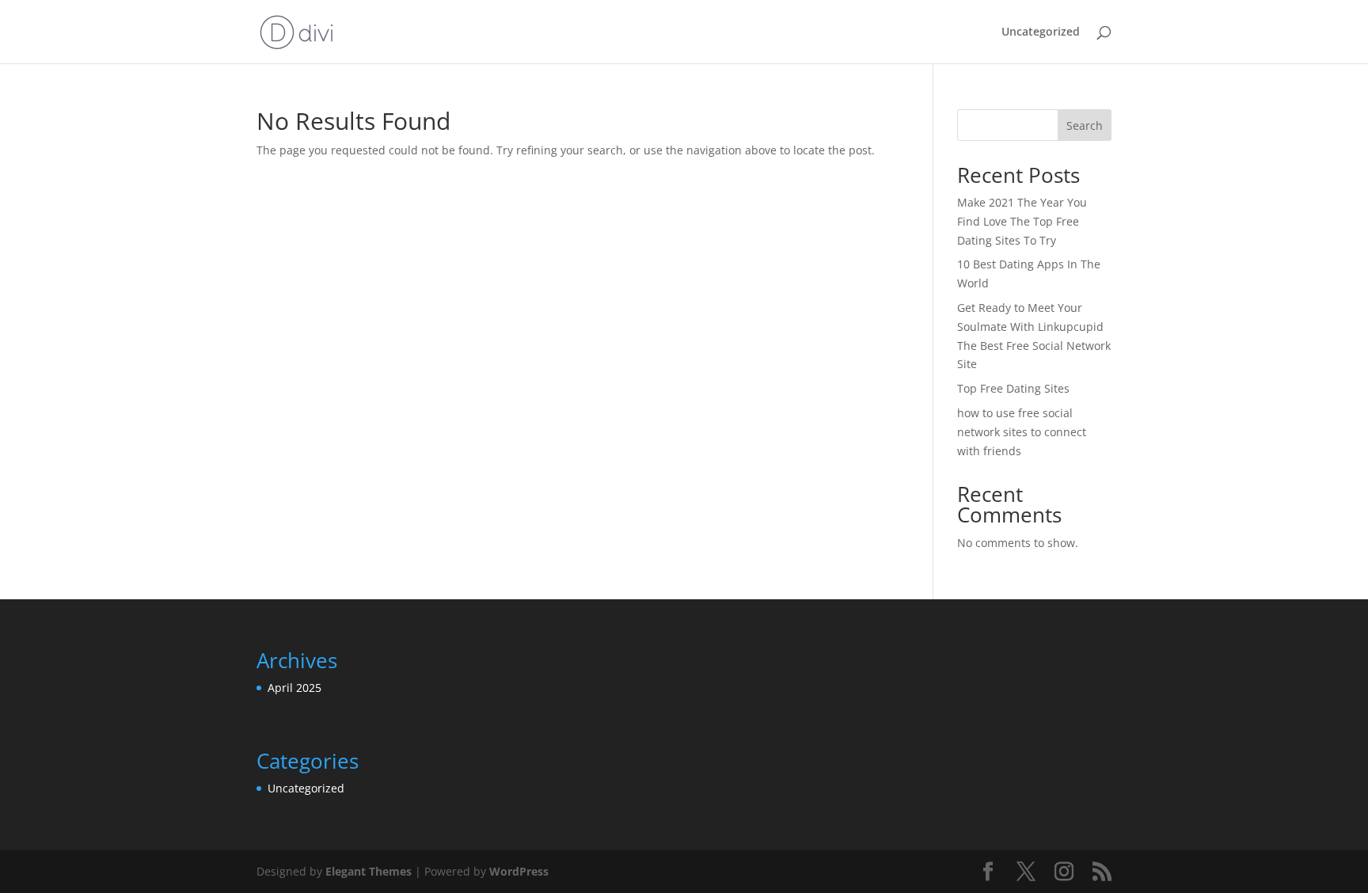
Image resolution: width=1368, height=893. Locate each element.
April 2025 (294, 687)
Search (1084, 125)
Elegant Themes (368, 871)
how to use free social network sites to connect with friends (1021, 431)
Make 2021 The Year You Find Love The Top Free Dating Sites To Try (1022, 221)
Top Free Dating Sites (1013, 388)
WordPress (519, 871)
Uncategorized (1040, 32)
